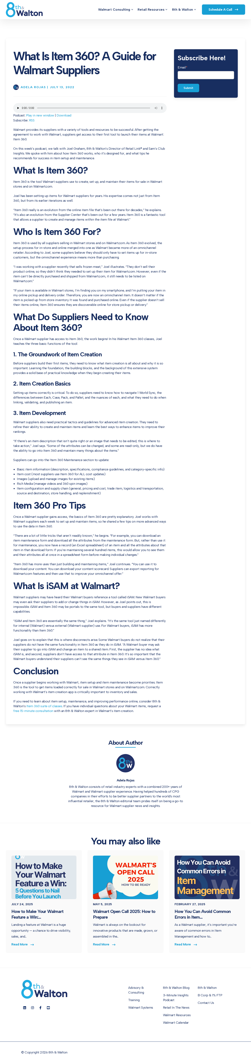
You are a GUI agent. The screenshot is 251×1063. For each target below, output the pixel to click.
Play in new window (40, 115)
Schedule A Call (221, 10)
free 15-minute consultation (33, 711)
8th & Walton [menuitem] (182, 10)
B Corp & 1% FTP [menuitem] (210, 995)
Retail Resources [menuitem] (151, 10)
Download (64, 115)
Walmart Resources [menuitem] (177, 1015)
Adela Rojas (126, 780)
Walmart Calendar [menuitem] (176, 1023)
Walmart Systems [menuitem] (140, 1008)
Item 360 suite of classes (44, 706)
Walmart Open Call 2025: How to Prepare (124, 914)
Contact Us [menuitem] (206, 1003)
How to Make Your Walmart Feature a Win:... (37, 914)
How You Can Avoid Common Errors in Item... (203, 914)
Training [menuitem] (133, 1000)
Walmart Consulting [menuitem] (114, 10)
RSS (32, 120)
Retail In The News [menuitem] (176, 1008)
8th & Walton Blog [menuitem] (176, 988)
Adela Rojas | (34, 87)
